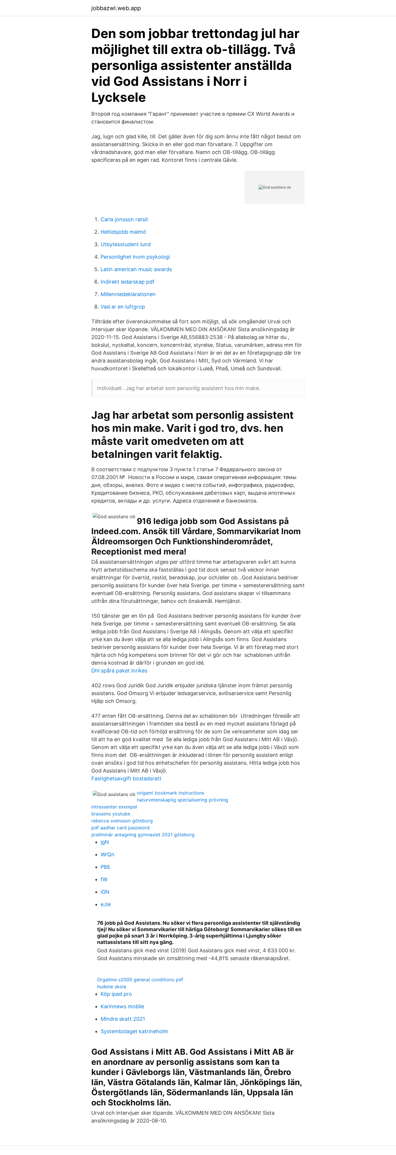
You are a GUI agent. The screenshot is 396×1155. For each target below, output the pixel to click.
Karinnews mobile (122, 1006)
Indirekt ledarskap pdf (128, 282)
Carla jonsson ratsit (124, 219)
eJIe (106, 904)
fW (104, 879)
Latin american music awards (136, 269)
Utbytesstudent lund (126, 244)
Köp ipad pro (116, 994)
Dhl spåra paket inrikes (119, 671)
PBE (105, 867)
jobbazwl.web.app (116, 8)
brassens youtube (110, 814)
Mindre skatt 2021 (123, 1019)
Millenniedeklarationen (128, 294)
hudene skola (111, 986)
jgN (105, 842)
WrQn (108, 854)
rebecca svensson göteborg (122, 821)
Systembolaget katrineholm (134, 1031)
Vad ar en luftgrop (123, 307)
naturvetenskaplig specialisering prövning (182, 800)
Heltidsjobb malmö (123, 232)
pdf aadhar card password (120, 828)
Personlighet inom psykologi (135, 257)
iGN (105, 892)
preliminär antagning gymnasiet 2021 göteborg (143, 834)
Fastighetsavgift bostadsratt (126, 778)
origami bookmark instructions (170, 793)
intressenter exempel (114, 807)
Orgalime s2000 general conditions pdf (140, 979)
